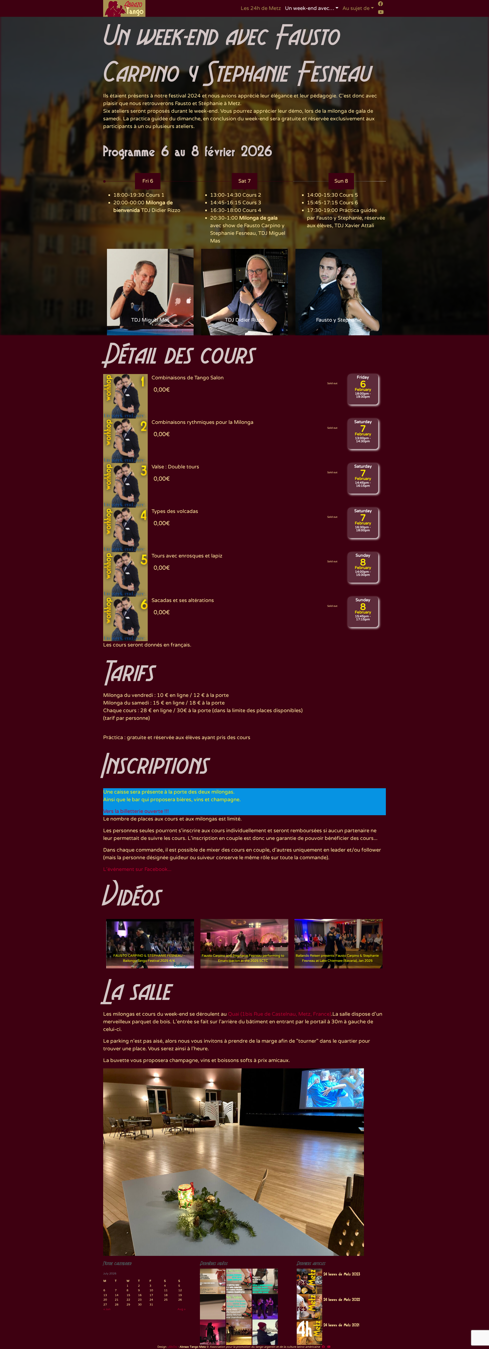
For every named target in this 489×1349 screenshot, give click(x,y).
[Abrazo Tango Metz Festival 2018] (239, 1281)
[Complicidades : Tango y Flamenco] (265, 1306)
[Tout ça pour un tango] (265, 1332)
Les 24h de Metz (261, 8)
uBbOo (172, 1346)
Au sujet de (356, 8)
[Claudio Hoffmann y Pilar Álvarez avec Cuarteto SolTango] (212, 1332)
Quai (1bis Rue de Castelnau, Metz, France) (279, 1014)
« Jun (107, 1309)
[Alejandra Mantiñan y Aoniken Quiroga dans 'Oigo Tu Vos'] (239, 1332)
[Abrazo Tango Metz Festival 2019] (212, 1281)
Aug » (181, 1309)
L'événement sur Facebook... (137, 869)
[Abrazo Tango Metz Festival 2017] (265, 1281)
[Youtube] (381, 12)
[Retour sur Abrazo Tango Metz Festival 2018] (239, 1306)
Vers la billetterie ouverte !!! (136, 811)
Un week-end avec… (309, 8)
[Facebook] (380, 3)
